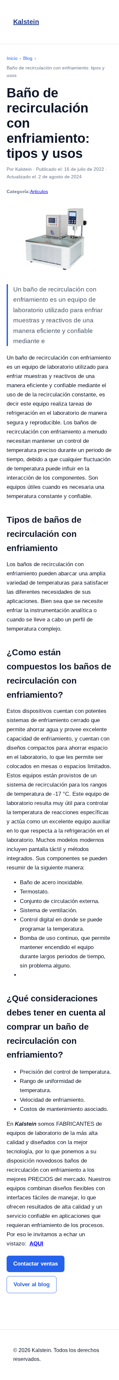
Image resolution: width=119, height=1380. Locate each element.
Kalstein (26, 21)
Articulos (39, 191)
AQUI (36, 1244)
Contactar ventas (35, 1264)
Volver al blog (32, 1284)
